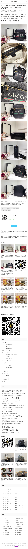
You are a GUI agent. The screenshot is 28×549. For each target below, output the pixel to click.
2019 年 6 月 (6, 501)
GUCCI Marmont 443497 (6, 393)
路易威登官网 (10, 430)
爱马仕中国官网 (18, 530)
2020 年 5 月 (6, 491)
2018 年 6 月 (6, 509)
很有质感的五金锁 (5, 413)
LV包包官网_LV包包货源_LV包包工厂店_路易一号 (14, 545)
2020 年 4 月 (18, 491)
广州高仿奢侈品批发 (7, 528)
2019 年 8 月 (6, 499)
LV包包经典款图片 (19, 522)
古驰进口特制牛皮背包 (6, 210)
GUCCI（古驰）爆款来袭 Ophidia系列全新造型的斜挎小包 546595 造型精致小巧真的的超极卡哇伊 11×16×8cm (7, 289)
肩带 (4, 381)
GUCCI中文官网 (6, 350)
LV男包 (4, 364)
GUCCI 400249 (5, 390)
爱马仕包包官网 (6, 532)
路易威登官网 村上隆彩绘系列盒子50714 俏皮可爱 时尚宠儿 (7, 480)
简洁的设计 (4, 418)
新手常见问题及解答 (9, 543)
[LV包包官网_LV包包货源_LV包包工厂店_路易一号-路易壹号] (14, 2)
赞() (14, 225)
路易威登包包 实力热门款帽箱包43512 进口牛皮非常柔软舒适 (20, 449)
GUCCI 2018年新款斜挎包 (6, 208)
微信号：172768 (18, 270)
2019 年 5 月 (18, 501)
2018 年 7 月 (18, 507)
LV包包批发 (17, 398)
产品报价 (17, 541)
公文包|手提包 (9, 366)
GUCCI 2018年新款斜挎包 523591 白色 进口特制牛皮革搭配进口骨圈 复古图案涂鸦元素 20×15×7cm (7, 256)
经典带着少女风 (5, 420)
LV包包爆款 (5, 400)
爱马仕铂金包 (18, 532)
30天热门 (2, 541)
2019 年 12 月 (6, 495)
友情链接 (3, 543)
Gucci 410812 (12, 390)
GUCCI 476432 (19, 390)
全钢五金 (13, 403)
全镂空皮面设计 (20, 403)
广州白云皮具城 (10, 411)
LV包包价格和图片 (19, 518)
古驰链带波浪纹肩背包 (8, 407)
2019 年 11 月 (18, 495)
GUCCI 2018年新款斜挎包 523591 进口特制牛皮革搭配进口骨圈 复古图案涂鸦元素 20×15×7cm (14, 203)
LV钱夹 (4, 373)
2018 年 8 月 (6, 507)
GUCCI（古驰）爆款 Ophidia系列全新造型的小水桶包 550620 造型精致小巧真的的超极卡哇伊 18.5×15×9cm (21, 305)
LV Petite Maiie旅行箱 (10, 354)
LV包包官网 (6, 398)
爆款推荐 (5, 379)
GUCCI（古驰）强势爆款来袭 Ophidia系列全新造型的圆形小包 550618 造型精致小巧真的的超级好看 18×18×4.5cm (7, 306)
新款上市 (5, 378)
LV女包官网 (5, 360)
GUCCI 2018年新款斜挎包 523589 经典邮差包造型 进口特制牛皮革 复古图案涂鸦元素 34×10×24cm (14, 232)
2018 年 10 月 (18, 505)
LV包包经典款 (6, 522)
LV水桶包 (8, 356)
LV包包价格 (5, 518)
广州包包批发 (18, 407)
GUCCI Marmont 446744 (18, 393)
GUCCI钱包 (8, 348)
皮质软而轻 (5, 416)
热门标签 (19, 543)
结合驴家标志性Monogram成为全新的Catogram (11, 423)
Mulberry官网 (6, 524)
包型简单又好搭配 (13, 405)
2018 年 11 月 (6, 505)
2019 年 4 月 (6, 503)
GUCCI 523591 (16, 208)
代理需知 (21, 541)
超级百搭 (21, 424)
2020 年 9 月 (6, 489)
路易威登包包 (8, 427)
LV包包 (18, 395)
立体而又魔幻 (12, 416)
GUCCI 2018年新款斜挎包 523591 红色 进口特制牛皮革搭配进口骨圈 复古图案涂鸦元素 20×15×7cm (14, 237)
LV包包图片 (5, 520)
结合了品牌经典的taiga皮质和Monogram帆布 (12, 421)
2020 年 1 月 (18, 493)
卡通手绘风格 (21, 405)
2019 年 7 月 (18, 499)
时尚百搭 (20, 415)
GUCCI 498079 (5, 391)
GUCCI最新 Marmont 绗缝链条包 (8, 395)
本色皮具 (5, 530)
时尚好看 (14, 415)
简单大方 (19, 416)
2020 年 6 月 (18, 489)
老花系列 (8, 358)
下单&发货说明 (12, 541)
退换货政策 (24, 543)
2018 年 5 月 (18, 509)
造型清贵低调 (15, 432)
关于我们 (25, 541)
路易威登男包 (6, 432)
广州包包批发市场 (7, 409)
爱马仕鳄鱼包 (18, 534)
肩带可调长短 (5, 425)
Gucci (4, 11)
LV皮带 (4, 371)
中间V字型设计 (5, 403)
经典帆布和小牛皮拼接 (13, 418)
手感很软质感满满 (13, 413)
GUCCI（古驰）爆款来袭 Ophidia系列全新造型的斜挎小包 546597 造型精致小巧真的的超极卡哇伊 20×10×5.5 (21, 289)
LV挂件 (4, 362)
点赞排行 (15, 543)
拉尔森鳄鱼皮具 (18, 528)
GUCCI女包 (8, 11)
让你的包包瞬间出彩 (14, 424)
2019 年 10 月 (6, 497)
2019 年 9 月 (18, 497)
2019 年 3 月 (18, 503)
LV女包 (4, 352)
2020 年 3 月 (6, 493)
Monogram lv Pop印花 (13, 402)
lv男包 (4, 402)
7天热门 (6, 541)
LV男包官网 (5, 370)
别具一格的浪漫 (5, 405)
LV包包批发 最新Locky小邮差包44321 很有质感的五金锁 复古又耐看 (7, 464)
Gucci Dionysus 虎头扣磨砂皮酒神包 (17, 391)
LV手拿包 (8, 375)
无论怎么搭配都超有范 (6, 415)
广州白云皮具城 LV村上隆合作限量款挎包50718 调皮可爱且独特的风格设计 (20, 480)
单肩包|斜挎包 (9, 367)
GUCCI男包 (8, 346)
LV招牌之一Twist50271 (15, 400)
